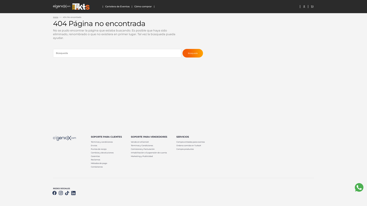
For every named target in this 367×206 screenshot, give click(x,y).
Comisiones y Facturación (143, 149)
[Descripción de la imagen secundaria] (81, 6)
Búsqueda (193, 53)
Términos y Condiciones (142, 145)
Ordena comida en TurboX (188, 145)
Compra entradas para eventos (190, 142)
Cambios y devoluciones (102, 152)
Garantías (95, 156)
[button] (304, 6)
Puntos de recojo (99, 149)
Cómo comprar (143, 6)
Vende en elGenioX (140, 142)
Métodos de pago (99, 163)
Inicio (55, 17)
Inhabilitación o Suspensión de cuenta (149, 152)
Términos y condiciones (102, 142)
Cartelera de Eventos (117, 6)
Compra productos (185, 149)
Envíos (94, 145)
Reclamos (95, 160)
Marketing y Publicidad (142, 156)
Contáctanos (97, 167)
